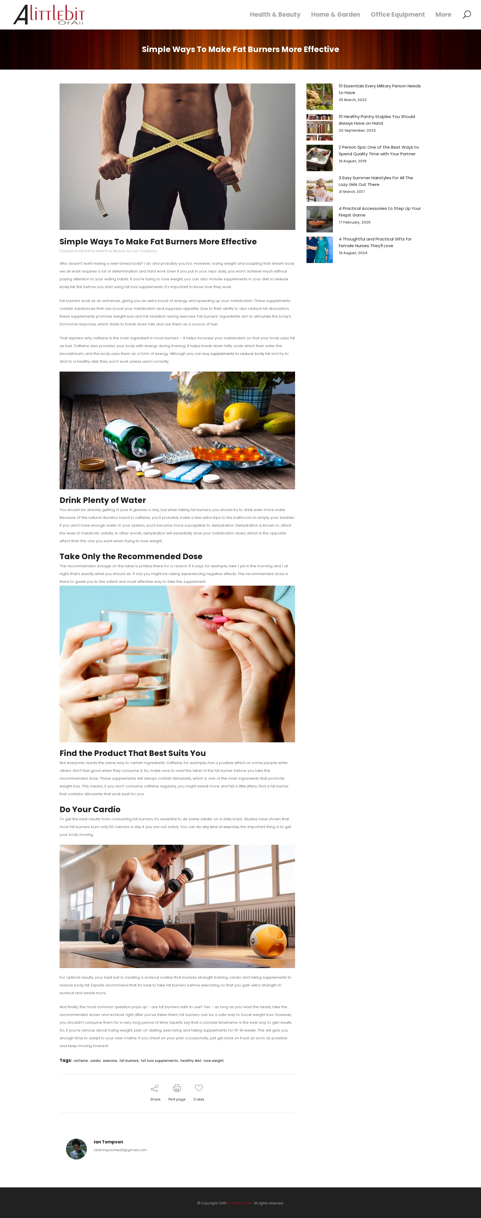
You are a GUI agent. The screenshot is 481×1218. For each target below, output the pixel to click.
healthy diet (191, 1060)
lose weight (214, 1060)
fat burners (129, 1060)
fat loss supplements (159, 1060)
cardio (95, 1060)
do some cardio (197, 819)
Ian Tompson (144, 251)
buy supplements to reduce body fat (236, 353)
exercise (110, 1060)
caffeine (80, 1060)
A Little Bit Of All (239, 1203)
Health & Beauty (111, 251)
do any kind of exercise (217, 826)
